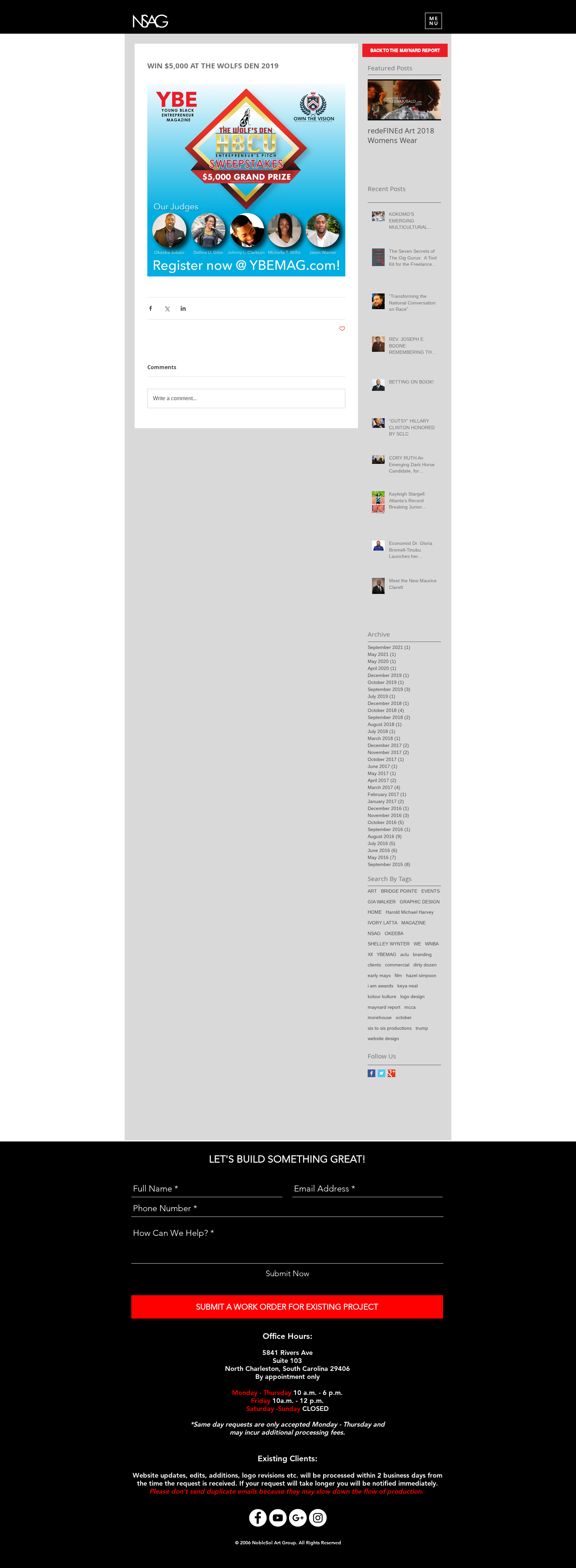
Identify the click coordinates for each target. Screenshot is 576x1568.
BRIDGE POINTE (399, 891)
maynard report (384, 1007)
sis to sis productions (390, 1028)
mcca (410, 1007)
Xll (370, 954)
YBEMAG (386, 954)
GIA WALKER (382, 901)
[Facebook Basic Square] (371, 1073)
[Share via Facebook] (150, 308)
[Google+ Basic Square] (391, 1073)
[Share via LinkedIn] (183, 308)
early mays (379, 975)
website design (383, 1038)
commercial (397, 964)
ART (372, 891)
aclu (404, 954)
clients (374, 964)
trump (422, 1028)
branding (422, 954)
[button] (433, 21)
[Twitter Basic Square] (381, 1073)
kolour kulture (382, 996)
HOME (375, 912)
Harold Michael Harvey (410, 912)
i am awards (380, 985)
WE (417, 943)
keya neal (407, 985)
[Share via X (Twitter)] (167, 308)
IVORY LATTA (382, 922)
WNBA (432, 943)
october (404, 1017)
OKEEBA (394, 933)
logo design (412, 996)
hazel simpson (421, 975)
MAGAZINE (413, 922)
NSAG (374, 933)
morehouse (380, 1017)
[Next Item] (430, 100)
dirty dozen (425, 964)
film (398, 975)
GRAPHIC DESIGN (420, 901)
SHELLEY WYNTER (389, 943)
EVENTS (430, 891)
